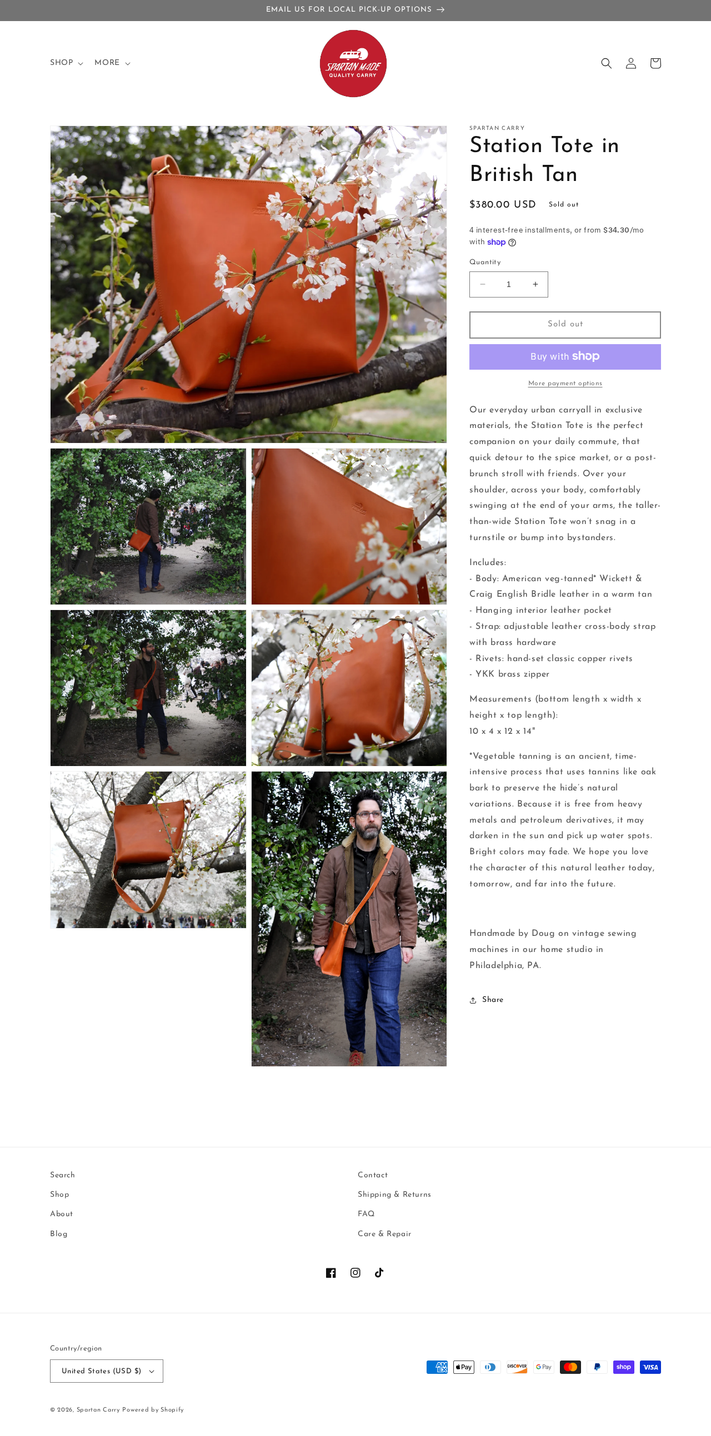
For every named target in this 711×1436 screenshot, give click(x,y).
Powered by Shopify (153, 1410)
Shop (59, 1195)
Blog (58, 1234)
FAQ (366, 1214)
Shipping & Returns (395, 1195)
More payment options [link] (565, 383)
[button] (65, 63)
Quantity (484, 262)
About (61, 1214)
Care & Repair (385, 1234)
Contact (373, 1175)
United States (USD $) (101, 1371)
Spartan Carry (98, 1410)
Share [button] (493, 1000)
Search (63, 1175)
